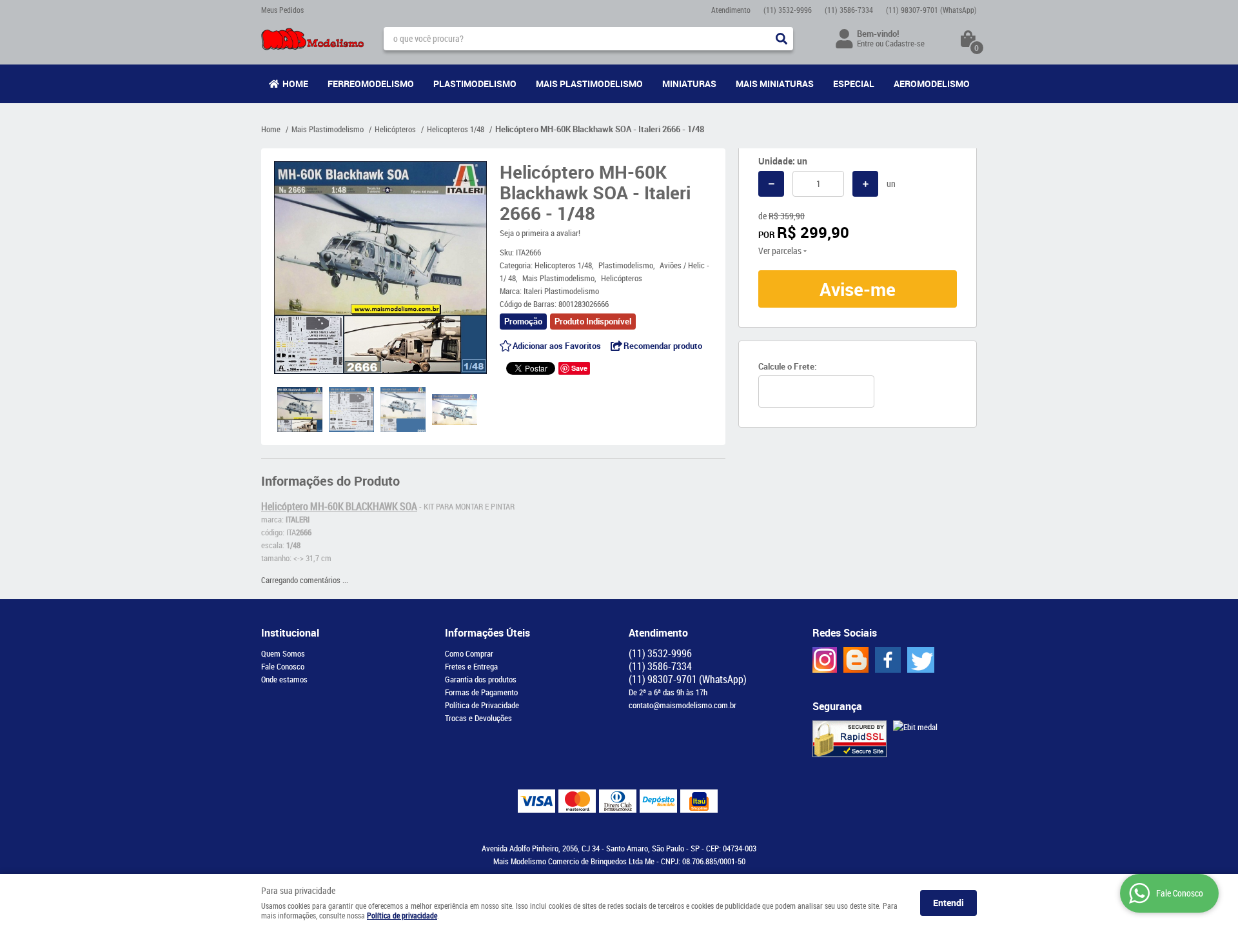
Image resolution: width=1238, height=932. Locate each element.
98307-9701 (931, 10)
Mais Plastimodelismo (589, 83)
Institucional (290, 633)
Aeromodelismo (932, 83)
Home (295, 83)
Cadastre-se (905, 43)
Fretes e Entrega (471, 666)
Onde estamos (284, 679)
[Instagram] (824, 660)
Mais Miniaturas (775, 83)
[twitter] (920, 660)
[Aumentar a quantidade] (865, 184)
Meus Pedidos (282, 10)
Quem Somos (283, 653)
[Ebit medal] (915, 726)
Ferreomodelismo (371, 83)
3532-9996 (787, 10)
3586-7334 (849, 10)
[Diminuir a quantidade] (771, 184)
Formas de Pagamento (481, 692)
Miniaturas (689, 83)
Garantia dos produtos (480, 679)
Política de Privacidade (482, 705)
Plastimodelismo (474, 83)
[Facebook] (888, 660)
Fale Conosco (282, 666)
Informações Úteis (487, 633)
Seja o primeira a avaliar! (540, 233)
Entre (865, 43)
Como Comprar (469, 653)
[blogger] (856, 660)
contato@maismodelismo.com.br (682, 705)
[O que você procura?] (781, 38)
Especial (853, 83)
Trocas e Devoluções (478, 718)
